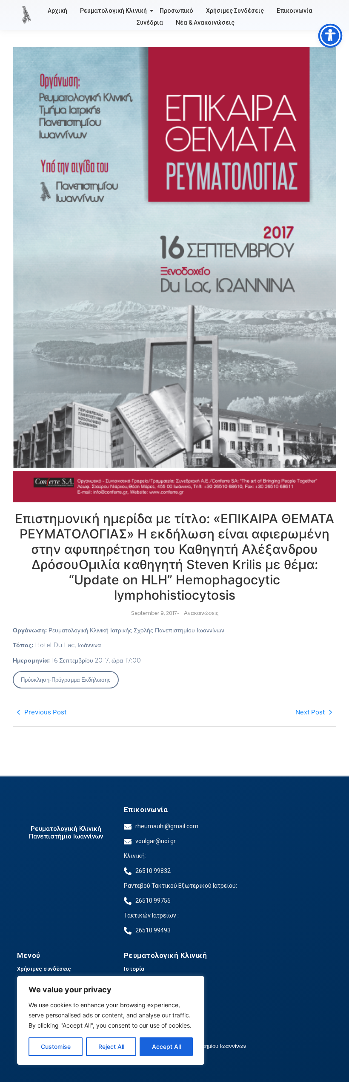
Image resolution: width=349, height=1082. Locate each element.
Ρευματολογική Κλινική (113, 10)
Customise (56, 1046)
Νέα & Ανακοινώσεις (205, 22)
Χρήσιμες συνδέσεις (44, 969)
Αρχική (57, 10)
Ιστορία (134, 969)
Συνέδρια (150, 22)
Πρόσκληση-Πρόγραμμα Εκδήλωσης (65, 679)
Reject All (111, 1046)
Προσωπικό (176, 10)
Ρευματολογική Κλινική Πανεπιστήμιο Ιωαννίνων (66, 832)
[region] (110, 1020)
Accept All (166, 1046)
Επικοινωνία (294, 10)
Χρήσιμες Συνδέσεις (235, 10)
